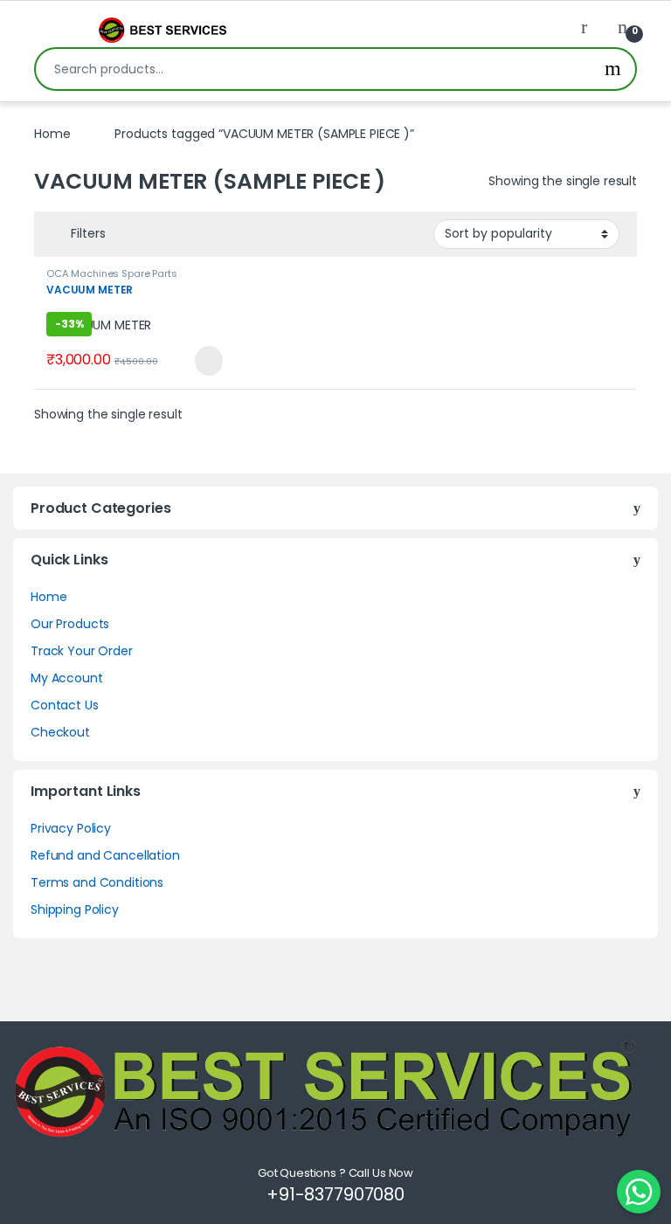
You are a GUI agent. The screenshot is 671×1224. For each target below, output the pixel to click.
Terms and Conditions (97, 882)
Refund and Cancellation (105, 855)
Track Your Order (82, 651)
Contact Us (65, 705)
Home (52, 133)
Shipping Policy (75, 909)
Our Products (70, 624)
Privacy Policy (71, 828)
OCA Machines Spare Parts (111, 273)
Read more (206, 361)
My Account (67, 678)
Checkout (60, 732)
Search (613, 69)
